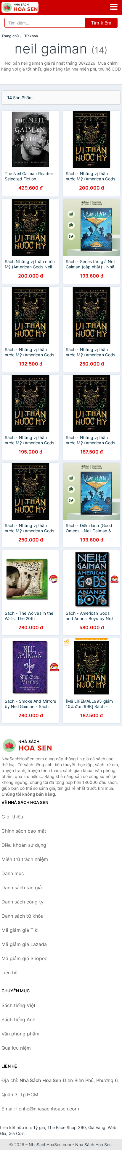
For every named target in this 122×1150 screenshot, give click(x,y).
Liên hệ (9, 973)
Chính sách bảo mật (23, 831)
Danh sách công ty (22, 902)
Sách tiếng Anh (18, 1019)
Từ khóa (31, 36)
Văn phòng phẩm (20, 1034)
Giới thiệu (12, 817)
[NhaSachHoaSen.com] (27, 7)
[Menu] (114, 6)
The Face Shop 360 (66, 1127)
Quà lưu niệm (16, 1048)
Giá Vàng (96, 1127)
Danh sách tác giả (21, 887)
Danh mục (12, 873)
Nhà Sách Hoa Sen (93, 1144)
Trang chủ (10, 36)
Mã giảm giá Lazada (24, 944)
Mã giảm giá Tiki (19, 930)
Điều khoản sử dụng (23, 845)
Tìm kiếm (101, 23)
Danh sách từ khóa (22, 916)
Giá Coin (17, 1133)
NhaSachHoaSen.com (50, 1144)
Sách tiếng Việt (18, 1005)
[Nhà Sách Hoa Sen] (31, 745)
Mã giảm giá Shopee (24, 958)
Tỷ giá (39, 1127)
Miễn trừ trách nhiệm (24, 859)
